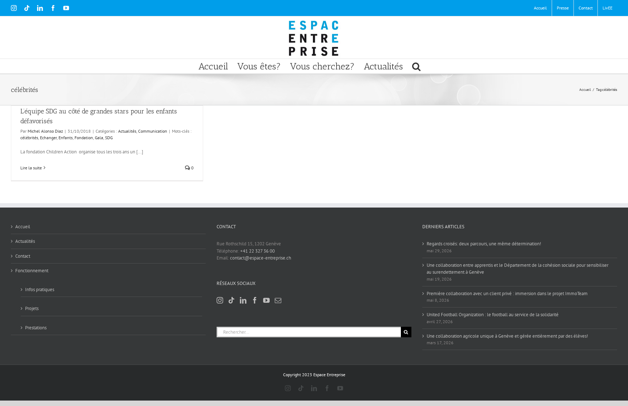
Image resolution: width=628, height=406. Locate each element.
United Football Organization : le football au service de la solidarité (493, 314)
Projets (32, 308)
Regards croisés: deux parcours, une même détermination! (484, 244)
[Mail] (278, 300)
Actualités (127, 131)
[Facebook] (254, 300)
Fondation (84, 137)
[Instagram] (220, 300)
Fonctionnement (31, 271)
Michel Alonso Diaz (45, 131)
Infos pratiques (39, 289)
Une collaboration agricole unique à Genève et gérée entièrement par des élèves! (507, 336)
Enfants (66, 137)
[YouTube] (266, 300)
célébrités (29, 137)
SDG (109, 137)
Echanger (48, 137)
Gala (99, 137)
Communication (152, 131)
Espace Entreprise (329, 374)
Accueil (22, 227)
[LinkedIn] (243, 300)
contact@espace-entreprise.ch (260, 258)
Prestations (36, 328)
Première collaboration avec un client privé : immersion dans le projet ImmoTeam (507, 293)
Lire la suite (31, 167)
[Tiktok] (231, 300)
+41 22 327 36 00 (257, 251)
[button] (416, 66)
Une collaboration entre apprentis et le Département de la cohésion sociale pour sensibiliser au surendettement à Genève (517, 269)
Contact (22, 256)
